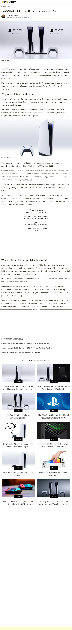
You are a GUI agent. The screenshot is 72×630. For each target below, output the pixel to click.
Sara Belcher (13, 15)
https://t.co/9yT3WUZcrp (36, 212)
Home (3, 7)
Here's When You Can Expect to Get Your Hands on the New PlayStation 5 (26, 343)
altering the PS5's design (46, 184)
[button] (69, 2)
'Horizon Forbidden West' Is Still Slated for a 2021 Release (20, 352)
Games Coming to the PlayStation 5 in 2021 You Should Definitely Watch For (27, 348)
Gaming (8, 7)
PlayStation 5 (32, 69)
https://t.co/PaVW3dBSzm (38, 216)
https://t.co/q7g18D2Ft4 (39, 218)
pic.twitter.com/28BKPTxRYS (36, 225)
